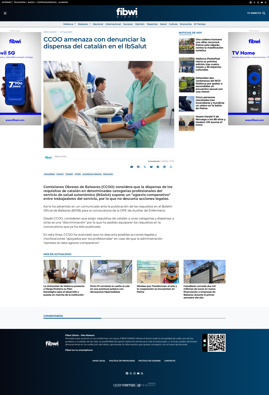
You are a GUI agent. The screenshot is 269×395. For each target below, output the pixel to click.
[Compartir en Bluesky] (151, 167)
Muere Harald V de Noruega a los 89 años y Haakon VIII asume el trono (211, 120)
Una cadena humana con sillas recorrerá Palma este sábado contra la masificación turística (209, 45)
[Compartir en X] (145, 167)
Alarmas (63, 2)
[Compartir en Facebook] (138, 167)
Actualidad (66, 32)
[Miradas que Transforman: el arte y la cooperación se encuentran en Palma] (158, 271)
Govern (60, 174)
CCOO (78, 174)
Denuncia (108, 174)
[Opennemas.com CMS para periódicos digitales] (134, 388)
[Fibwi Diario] (127, 13)
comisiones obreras (92, 174)
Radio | (31, 2)
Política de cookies (149, 361)
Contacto (169, 361)
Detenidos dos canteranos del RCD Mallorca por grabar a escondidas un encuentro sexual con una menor (209, 85)
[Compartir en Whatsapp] (171, 167)
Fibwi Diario (50, 32)
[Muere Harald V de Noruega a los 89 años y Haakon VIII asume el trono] (186, 123)
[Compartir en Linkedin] (164, 167)
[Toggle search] (264, 13)
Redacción (61, 157)
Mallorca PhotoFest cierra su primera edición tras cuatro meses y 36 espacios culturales (208, 64)
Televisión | (20, 2)
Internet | (7, 2)
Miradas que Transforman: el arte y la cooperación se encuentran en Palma (157, 289)
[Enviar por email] (131, 167)
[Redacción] (48, 157)
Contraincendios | (47, 2)
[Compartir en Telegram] (158, 167)
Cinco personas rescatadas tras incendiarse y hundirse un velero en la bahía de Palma (210, 103)
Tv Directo (254, 13)
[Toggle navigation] (5, 13)
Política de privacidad (122, 361)
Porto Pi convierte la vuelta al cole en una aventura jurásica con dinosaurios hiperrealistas (110, 289)
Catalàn (69, 174)
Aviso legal (99, 361)
